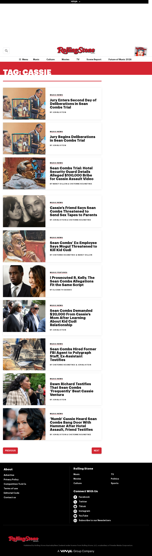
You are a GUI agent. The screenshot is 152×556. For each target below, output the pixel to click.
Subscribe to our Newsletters (95, 520)
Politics (115, 479)
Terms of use (11, 488)
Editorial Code (11, 493)
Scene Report (94, 59)
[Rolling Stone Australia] (76, 52)
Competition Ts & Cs (15, 484)
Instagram (84, 511)
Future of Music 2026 (120, 59)
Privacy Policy (11, 479)
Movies (65, 59)
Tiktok (82, 506)
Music (36, 59)
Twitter (83, 502)
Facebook (84, 497)
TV (77, 59)
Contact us (10, 497)
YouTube (83, 516)
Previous (10, 451)
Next (96, 451)
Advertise (9, 475)
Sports (114, 483)
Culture (50, 59)
